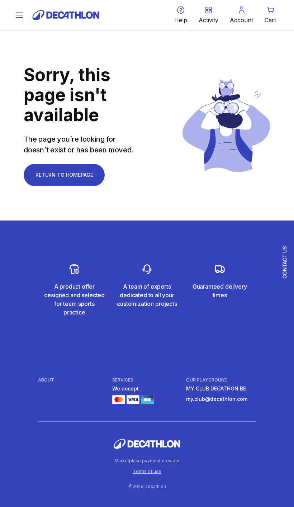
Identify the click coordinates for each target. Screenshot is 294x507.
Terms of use (147, 471)
